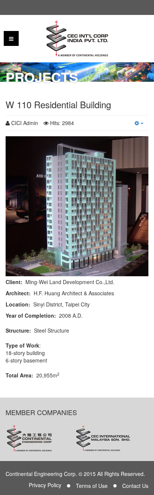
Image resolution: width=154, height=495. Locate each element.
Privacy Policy (45, 485)
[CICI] (77, 38)
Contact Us (135, 485)
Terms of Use (92, 485)
